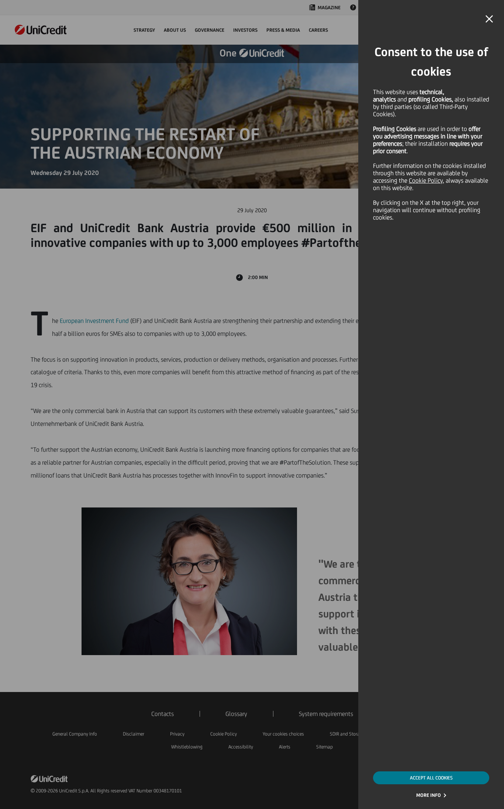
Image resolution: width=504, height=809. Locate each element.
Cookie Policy (426, 180)
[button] (489, 19)
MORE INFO (428, 795)
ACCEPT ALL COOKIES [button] (431, 778)
